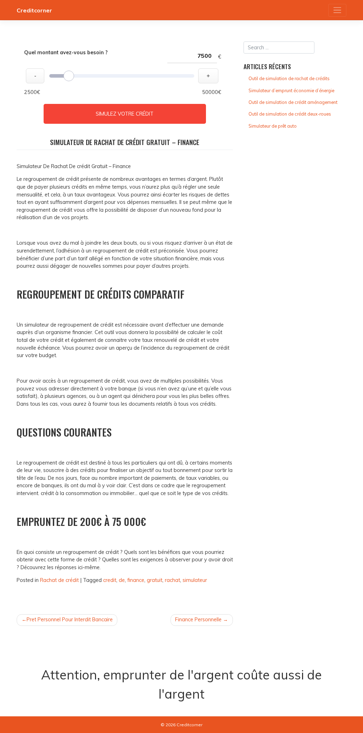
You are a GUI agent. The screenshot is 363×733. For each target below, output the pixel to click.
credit (109, 580)
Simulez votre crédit (124, 114)
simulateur (195, 580)
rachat (172, 580)
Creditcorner (34, 10)
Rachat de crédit (59, 580)
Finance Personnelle (198, 619)
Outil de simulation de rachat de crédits (289, 78)
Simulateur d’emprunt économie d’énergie (291, 90)
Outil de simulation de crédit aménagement (292, 102)
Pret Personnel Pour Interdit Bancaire (70, 619)
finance (135, 580)
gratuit (154, 580)
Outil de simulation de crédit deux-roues (289, 114)
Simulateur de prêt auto (272, 126)
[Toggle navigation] (337, 10)
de (122, 580)
